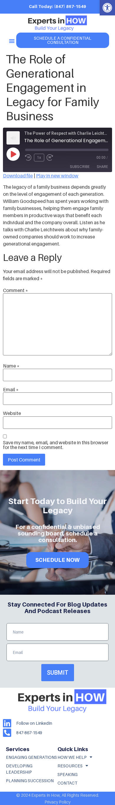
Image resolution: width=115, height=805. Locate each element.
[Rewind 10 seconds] (28, 157)
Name (11, 365)
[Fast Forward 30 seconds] (51, 157)
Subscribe (80, 166)
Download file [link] (18, 176)
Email (11, 389)
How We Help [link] (72, 757)
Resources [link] (70, 765)
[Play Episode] (12, 154)
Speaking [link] (68, 774)
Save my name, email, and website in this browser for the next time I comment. (55, 445)
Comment (15, 290)
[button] (11, 40)
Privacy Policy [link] (57, 801)
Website (12, 413)
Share (102, 166)
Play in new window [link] (57, 176)
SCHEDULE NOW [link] (57, 560)
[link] (107, 7)
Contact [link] (67, 782)
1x (39, 157)
